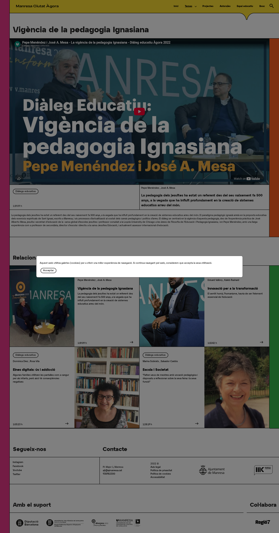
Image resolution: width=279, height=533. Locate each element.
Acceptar (48, 270)
